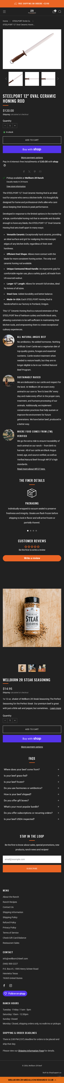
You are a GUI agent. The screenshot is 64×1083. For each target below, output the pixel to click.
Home (5, 21)
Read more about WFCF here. (31, 469)
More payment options (32, 157)
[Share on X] (29, 171)
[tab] (28, 530)
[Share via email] (40, 171)
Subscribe (32, 869)
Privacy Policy (9, 927)
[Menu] (4, 11)
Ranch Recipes (10, 902)
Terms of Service (10, 932)
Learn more (55, 708)
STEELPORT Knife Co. (21, 21)
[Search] (59, 11)
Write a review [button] (32, 558)
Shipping (6, 114)
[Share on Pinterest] (34, 171)
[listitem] (32, 3)
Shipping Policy (10, 917)
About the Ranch (11, 897)
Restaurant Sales (11, 943)
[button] (32, 1080)
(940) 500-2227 (10, 963)
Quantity (7, 120)
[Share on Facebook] (23, 171)
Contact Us (8, 907)
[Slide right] (57, 79)
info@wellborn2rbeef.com (15, 958)
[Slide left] (7, 79)
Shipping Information (13, 912)
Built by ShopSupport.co (52, 1073)
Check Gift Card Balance (14, 938)
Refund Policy (9, 922)
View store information (16, 186)
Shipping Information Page (31, 1050)
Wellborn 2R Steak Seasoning (26, 679)
